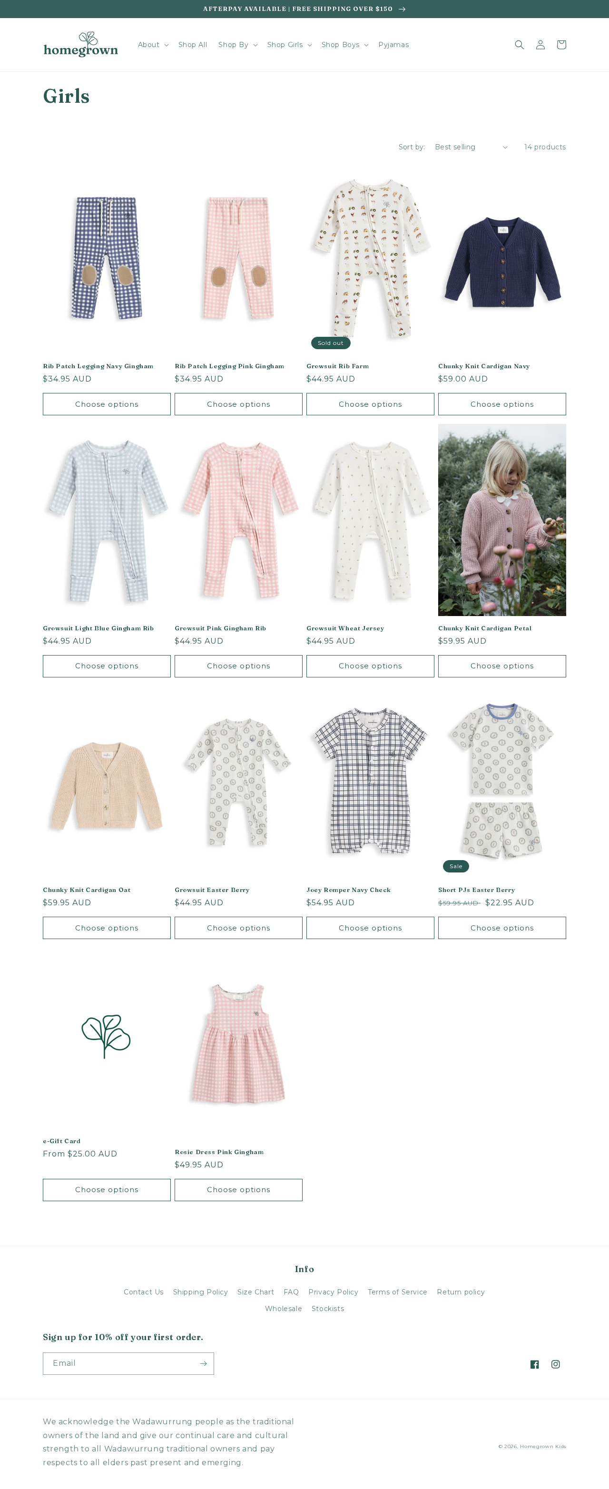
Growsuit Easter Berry (212, 889)
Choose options (106, 404)
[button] (152, 45)
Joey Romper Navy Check (348, 889)
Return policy (461, 1292)
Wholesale (283, 1308)
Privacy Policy (333, 1292)
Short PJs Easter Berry (476, 889)
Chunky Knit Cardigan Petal (485, 628)
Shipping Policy (200, 1292)
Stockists (328, 1308)
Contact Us (144, 1292)
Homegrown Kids (543, 1446)
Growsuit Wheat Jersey (345, 628)
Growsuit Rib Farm (337, 366)
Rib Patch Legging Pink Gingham (230, 366)
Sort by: (412, 147)
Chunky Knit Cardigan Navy (484, 366)
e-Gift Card (62, 1141)
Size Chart (255, 1292)
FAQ (291, 1292)
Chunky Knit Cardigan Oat (86, 889)
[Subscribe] (203, 1363)
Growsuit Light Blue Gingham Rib (98, 628)
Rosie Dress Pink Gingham (219, 1152)
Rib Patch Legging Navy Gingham (98, 366)
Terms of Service (398, 1292)
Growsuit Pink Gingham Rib (220, 628)
